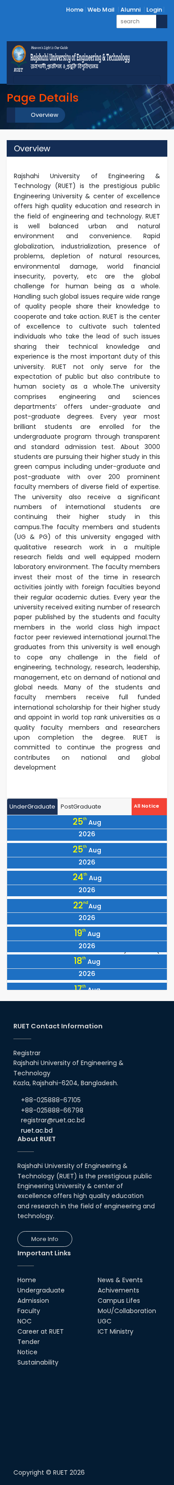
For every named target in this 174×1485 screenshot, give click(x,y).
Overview (44, 115)
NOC (24, 1321)
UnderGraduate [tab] (32, 806)
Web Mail (101, 9)
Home (74, 9)
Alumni (130, 9)
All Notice (147, 805)
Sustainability (37, 1362)
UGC (105, 1321)
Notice (27, 1352)
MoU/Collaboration (127, 1310)
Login (154, 9)
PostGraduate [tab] (81, 806)
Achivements (118, 1290)
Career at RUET (40, 1331)
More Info (44, 1239)
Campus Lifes (119, 1300)
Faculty (28, 1310)
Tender (28, 1341)
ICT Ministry (115, 1331)
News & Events (120, 1279)
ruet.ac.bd (37, 1130)
